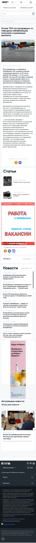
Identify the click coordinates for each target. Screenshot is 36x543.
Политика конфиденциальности (11, 521)
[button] (34, 429)
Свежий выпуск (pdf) (26, 7)
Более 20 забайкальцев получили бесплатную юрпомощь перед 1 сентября (17, 437)
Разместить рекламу (9, 7)
